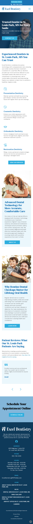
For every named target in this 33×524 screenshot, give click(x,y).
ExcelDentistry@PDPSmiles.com (11, 478)
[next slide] (20, 389)
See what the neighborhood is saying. (16, 356)
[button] (29, 9)
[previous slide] (12, 389)
